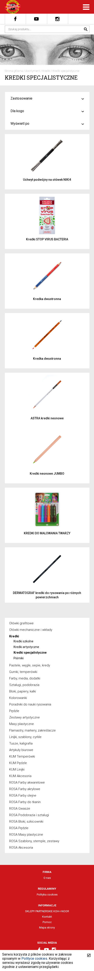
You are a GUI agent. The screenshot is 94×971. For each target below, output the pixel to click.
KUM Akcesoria (20, 776)
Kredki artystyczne (26, 647)
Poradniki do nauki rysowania (30, 704)
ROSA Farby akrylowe (24, 789)
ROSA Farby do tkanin (25, 802)
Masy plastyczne (21, 724)
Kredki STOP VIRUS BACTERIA (47, 239)
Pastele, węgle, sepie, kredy (29, 665)
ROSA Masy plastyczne (26, 835)
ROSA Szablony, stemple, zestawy (34, 841)
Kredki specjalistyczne (65, 70)
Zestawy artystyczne (24, 717)
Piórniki (19, 658)
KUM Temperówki (22, 756)
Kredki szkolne (23, 641)
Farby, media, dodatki (24, 678)
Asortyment (32, 70)
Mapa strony (47, 927)
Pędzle (14, 711)
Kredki (46, 70)
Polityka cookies (47, 894)
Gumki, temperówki (23, 672)
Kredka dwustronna (47, 299)
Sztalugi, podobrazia (24, 685)
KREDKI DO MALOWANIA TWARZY (47, 533)
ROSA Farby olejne (22, 795)
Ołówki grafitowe (21, 623)
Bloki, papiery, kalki (22, 691)
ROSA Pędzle (18, 828)
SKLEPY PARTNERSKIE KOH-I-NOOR (47, 911)
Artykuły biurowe (21, 750)
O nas (47, 877)
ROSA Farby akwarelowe (27, 782)
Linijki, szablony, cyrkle (25, 737)
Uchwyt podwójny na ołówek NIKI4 (47, 179)
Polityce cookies (34, 958)
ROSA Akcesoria (21, 848)
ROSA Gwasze (19, 808)
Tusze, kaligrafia (21, 743)
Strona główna (14, 70)
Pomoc (47, 922)
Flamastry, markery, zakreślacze (32, 730)
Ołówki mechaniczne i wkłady (30, 630)
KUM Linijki (16, 769)
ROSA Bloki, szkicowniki (26, 821)
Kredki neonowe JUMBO (47, 473)
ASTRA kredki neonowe (47, 418)
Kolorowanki (18, 698)
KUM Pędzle (18, 763)
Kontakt (47, 916)
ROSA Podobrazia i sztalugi (29, 815)
